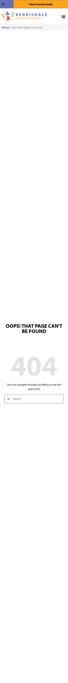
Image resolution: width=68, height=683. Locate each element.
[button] (7, 4)
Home (5, 27)
